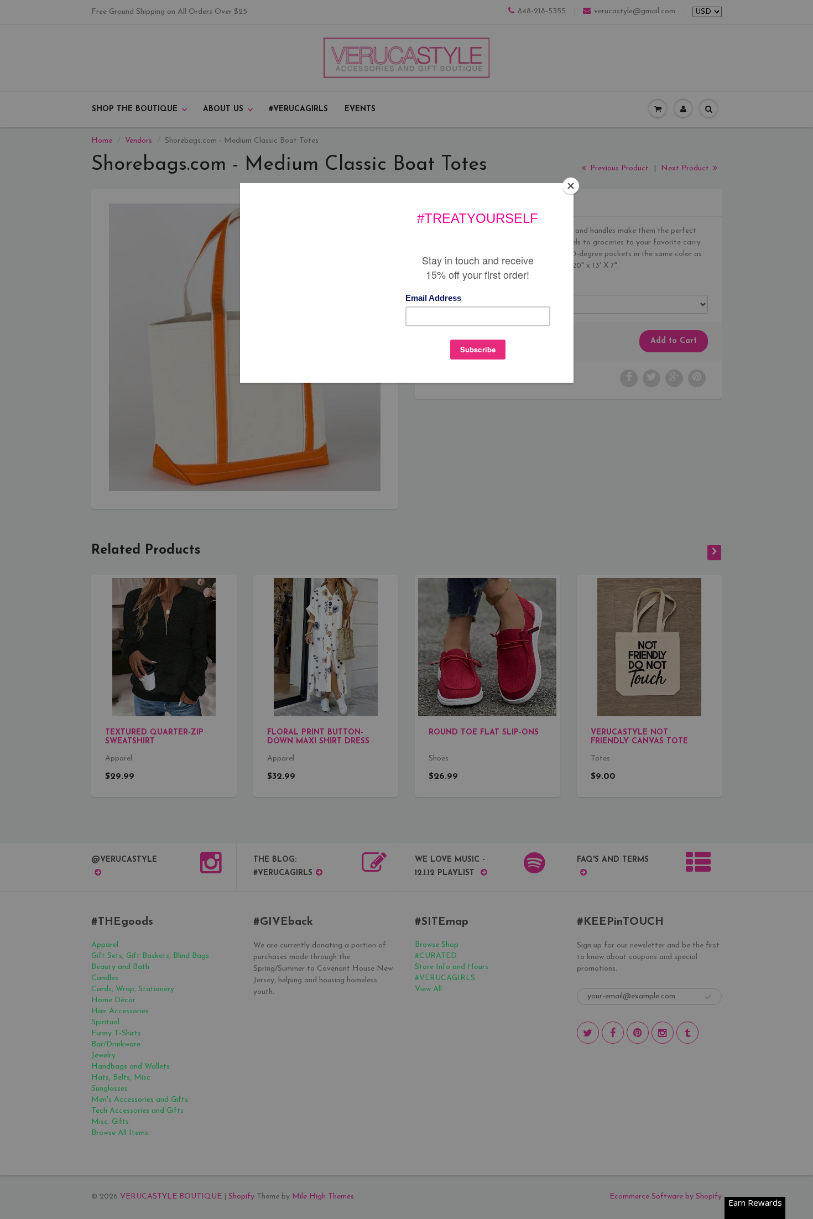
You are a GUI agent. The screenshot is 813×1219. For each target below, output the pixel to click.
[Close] (570, 186)
